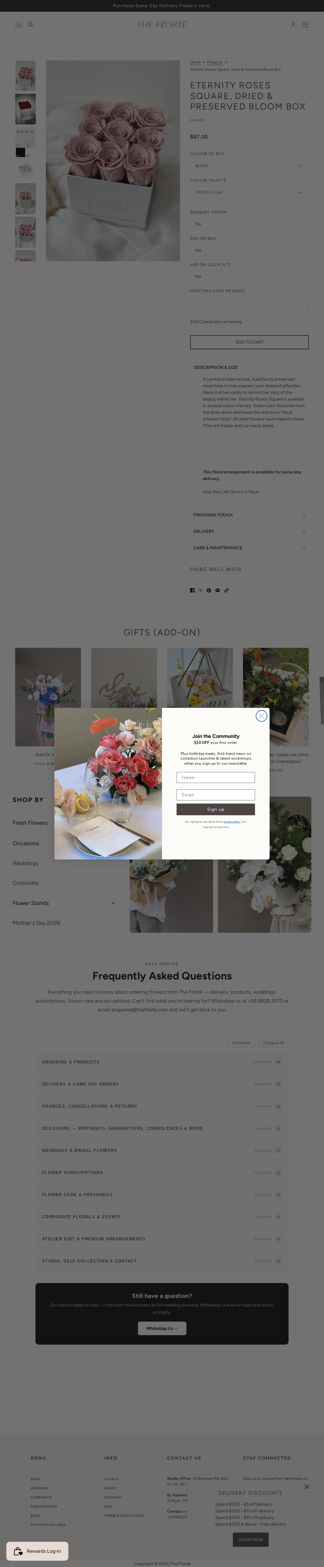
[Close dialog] (261, 715)
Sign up (216, 809)
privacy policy (232, 821)
